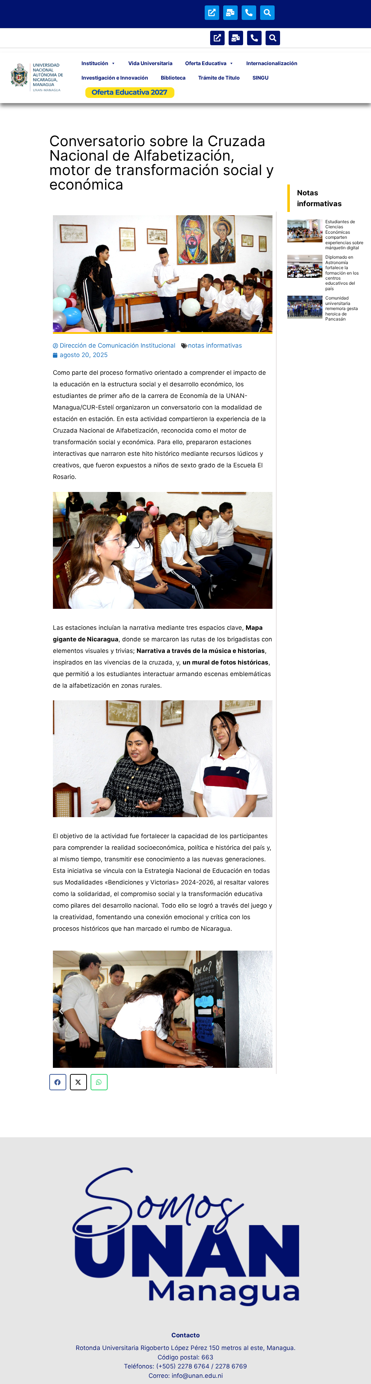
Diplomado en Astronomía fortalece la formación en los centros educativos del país (342, 272)
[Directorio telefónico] (249, 12)
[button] (61, 1010)
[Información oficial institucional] (212, 12)
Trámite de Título (219, 78)
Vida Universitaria (150, 63)
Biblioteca (173, 78)
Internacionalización (271, 63)
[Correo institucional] (230, 12)
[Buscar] (267, 12)
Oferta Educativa (205, 63)
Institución (95, 63)
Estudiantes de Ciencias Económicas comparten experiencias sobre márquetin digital (344, 234)
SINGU (260, 78)
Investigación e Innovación (115, 78)
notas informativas (215, 345)
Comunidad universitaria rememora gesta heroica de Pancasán (341, 308)
